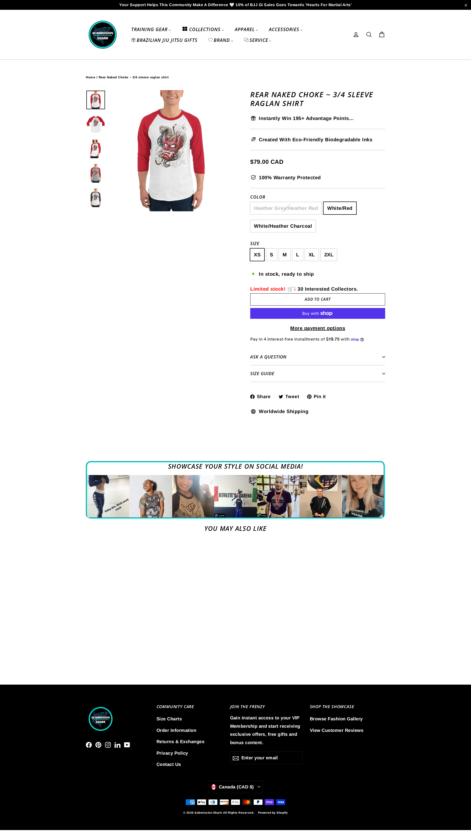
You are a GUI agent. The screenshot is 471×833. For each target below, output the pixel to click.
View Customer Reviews (337, 730)
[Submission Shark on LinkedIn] (117, 744)
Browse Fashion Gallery (336, 718)
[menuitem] (151, 29)
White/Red (340, 208)
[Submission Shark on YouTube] (127, 744)
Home (90, 77)
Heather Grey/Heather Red (286, 208)
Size (255, 243)
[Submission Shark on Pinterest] (98, 744)
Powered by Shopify (273, 812)
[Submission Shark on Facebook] (89, 744)
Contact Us (169, 764)
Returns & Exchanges (181, 741)
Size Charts (169, 718)
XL (312, 254)
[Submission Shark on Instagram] (108, 744)
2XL (329, 254)
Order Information (176, 730)
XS (257, 254)
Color (257, 197)
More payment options (317, 328)
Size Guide (262, 373)
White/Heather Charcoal (283, 226)
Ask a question (268, 357)
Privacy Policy (172, 753)
